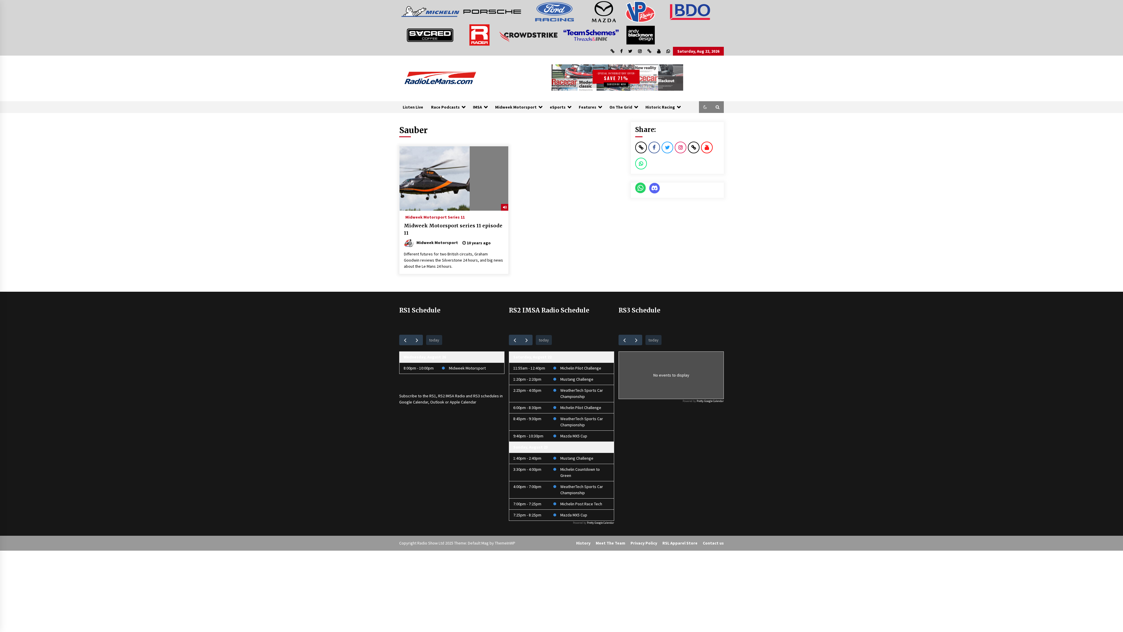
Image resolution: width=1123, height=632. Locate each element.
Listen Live (413, 107)
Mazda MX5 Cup (573, 436)
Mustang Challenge (576, 379)
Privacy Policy (644, 543)
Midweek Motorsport (516, 107)
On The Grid (620, 107)
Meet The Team (610, 543)
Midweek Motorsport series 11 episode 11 (453, 229)
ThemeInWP (505, 543)
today (434, 340)
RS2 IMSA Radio (451, 396)
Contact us (713, 543)
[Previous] (405, 340)
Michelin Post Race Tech (581, 503)
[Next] (417, 340)
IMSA (477, 107)
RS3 (476, 396)
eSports (558, 107)
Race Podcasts (445, 107)
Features (587, 107)
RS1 (432, 396)
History (583, 543)
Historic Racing (660, 107)
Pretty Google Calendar (600, 523)
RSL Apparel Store (679, 543)
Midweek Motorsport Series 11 (435, 216)
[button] (705, 107)
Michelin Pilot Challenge (580, 368)
